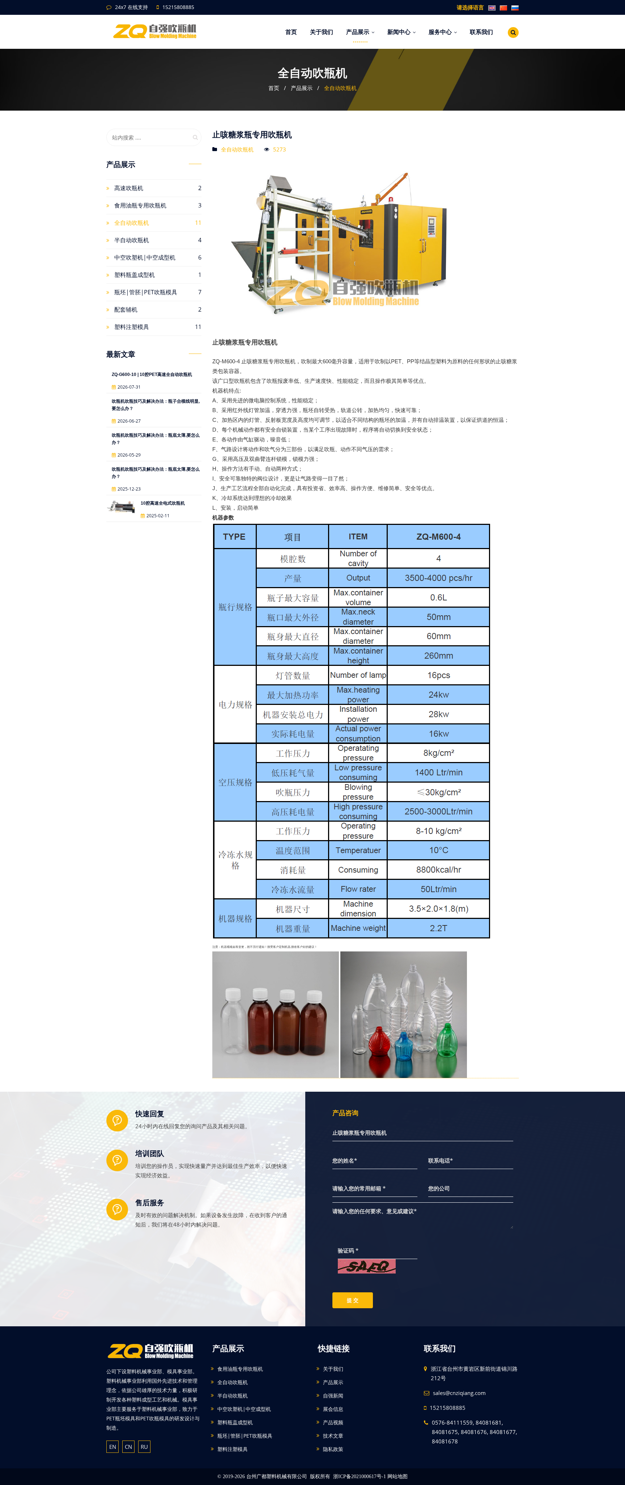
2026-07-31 (129, 387)
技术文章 (333, 1435)
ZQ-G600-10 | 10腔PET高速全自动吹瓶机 (152, 374)
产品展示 (357, 32)
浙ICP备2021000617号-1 (359, 1476)
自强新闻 (333, 1395)
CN (128, 1446)
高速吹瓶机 (128, 188)
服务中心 (440, 32)
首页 (291, 32)
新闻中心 (399, 32)
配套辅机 (125, 309)
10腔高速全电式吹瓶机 (163, 503)
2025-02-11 (158, 516)
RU (144, 1446)
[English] (490, 7)
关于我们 (321, 32)
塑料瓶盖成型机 (134, 275)
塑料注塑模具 (131, 327)
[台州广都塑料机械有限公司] (158, 29)
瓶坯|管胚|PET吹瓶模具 (145, 292)
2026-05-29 (129, 455)
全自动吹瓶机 (340, 87)
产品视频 (333, 1422)
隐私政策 (333, 1449)
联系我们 (481, 32)
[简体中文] (502, 7)
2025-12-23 (129, 489)
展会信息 (333, 1408)
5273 (279, 149)
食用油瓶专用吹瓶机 (140, 205)
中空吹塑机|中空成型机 (144, 257)
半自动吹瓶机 (131, 240)
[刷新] (367, 1265)
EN (112, 1446)
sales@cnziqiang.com (459, 1392)
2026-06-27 (129, 421)
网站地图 (397, 1476)
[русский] (514, 7)
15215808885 (178, 7)
